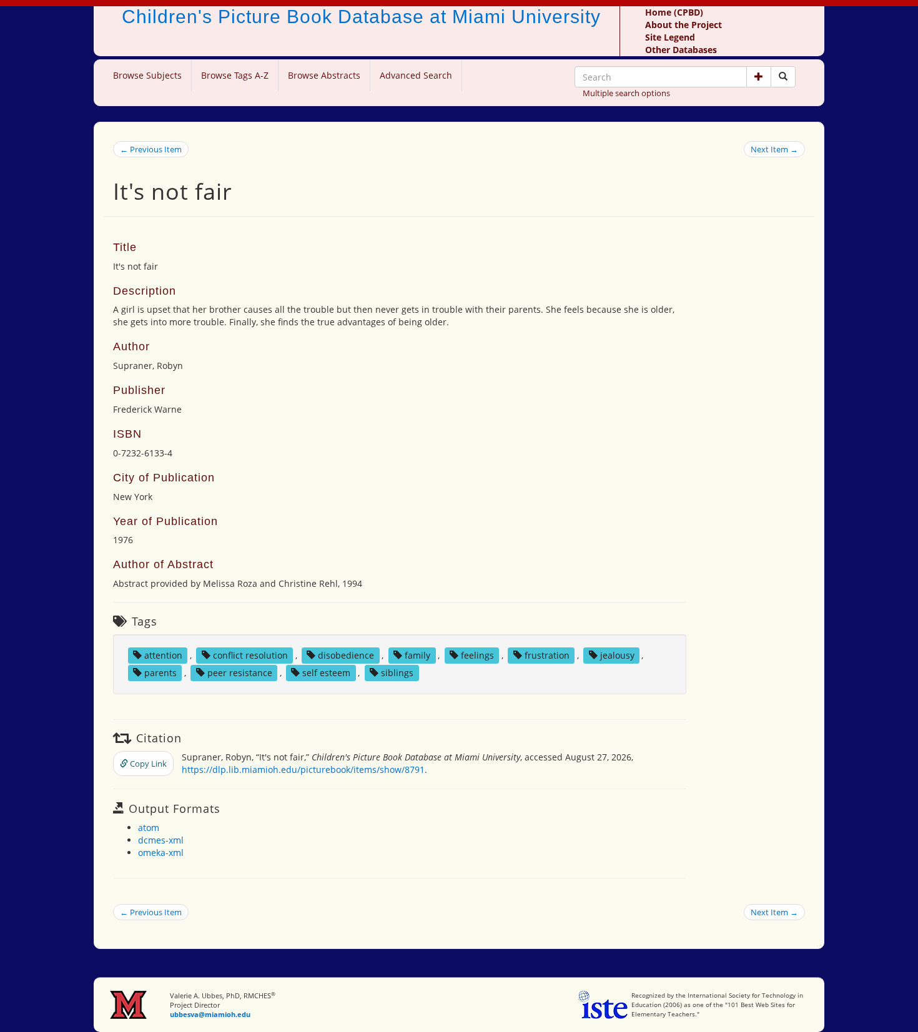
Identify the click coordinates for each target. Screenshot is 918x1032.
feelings (477, 655)
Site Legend (670, 37)
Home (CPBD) (674, 12)
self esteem (326, 673)
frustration (547, 655)
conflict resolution (250, 655)
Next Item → (774, 149)
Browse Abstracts (324, 75)
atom (148, 827)
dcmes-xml (161, 840)
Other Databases (681, 50)
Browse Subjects (147, 75)
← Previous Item (151, 149)
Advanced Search (416, 75)
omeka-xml (161, 852)
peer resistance (239, 673)
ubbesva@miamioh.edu (210, 1014)
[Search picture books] (783, 76)
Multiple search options (626, 93)
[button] (758, 76)
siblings (397, 673)
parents (160, 673)
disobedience (346, 655)
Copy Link (147, 763)
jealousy (617, 655)
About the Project (683, 25)
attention (163, 655)
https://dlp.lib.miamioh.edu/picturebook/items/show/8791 (303, 769)
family (417, 655)
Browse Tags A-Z (235, 75)
